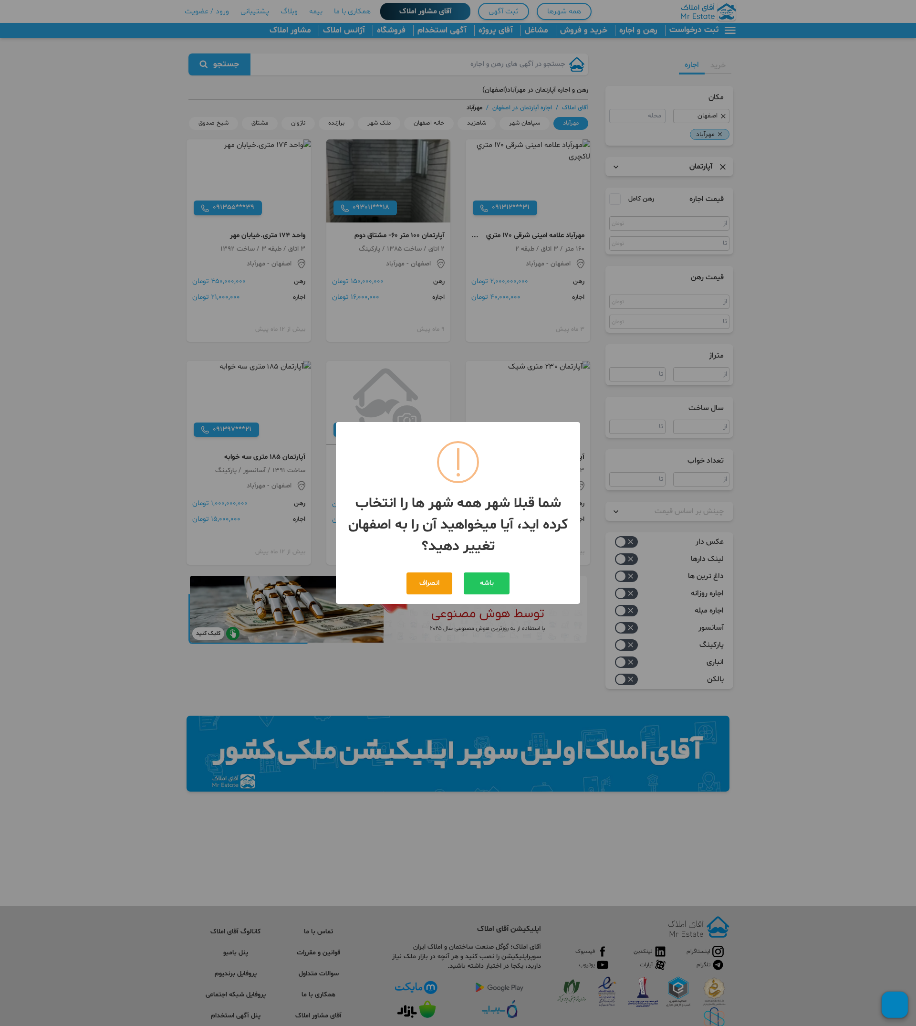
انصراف (429, 583)
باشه (487, 583)
